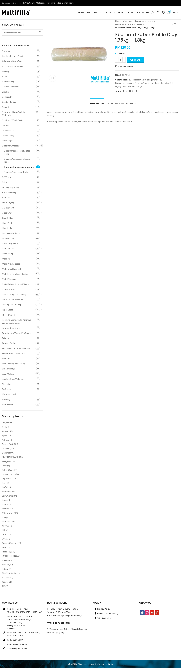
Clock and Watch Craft (12, 120)
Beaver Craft (8, 444)
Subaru (5, 569)
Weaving (6, 399)
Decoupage (7, 140)
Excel (4, 465)
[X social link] (126, 91)
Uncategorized (9, 394)
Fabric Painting (9, 192)
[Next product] (177, 24)
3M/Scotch (7, 422)
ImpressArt (7, 478)
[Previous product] (172, 24)
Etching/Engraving (10, 187)
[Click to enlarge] (52, 78)
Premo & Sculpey (9, 543)
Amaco (5, 431)
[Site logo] (16, 12)
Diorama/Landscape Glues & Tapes (17, 160)
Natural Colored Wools (12, 299)
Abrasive (6, 51)
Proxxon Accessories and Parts (16, 348)
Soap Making (8, 374)
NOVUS (6, 526)
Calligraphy (7, 96)
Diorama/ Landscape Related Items (17, 152)
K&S (4, 487)
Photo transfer (8, 314)
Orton (5, 538)
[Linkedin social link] (133, 91)
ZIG (4, 586)
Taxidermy (7, 389)
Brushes (5, 91)
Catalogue (128, 21)
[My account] (152, 12)
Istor (4, 483)
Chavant (6, 448)
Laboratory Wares (10, 243)
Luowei (5, 504)
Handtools (7, 228)
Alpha (4, 427)
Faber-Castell (8, 470)
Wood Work (7, 404)
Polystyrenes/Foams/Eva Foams (16, 333)
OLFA (4, 534)
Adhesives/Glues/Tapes (12, 61)
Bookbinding (8, 81)
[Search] (158, 12)
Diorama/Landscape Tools (16, 172)
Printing (5, 338)
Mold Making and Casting (14, 294)
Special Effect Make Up (13, 379)
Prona (4, 547)
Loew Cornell (8, 495)
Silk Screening (8, 368)
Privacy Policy (103, 608)
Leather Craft (8, 248)
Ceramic (6, 107)
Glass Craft (7, 212)
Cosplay (5, 125)
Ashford (5, 440)
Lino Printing (8, 253)
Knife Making (8, 238)
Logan (5, 500)
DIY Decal (6, 177)
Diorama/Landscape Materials (129, 24)
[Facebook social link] (123, 91)
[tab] (97, 102)
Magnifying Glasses (11, 263)
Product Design (135, 86)
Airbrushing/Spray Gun (12, 66)
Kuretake (6, 491)
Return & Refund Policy (107, 613)
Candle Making (9, 102)
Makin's (5, 508)
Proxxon (6, 551)
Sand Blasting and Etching (13, 363)
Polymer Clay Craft (10, 328)
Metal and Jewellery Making (15, 274)
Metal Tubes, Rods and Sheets (15, 284)
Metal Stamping (9, 279)
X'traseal (6, 577)
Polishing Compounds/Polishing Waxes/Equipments (16, 321)
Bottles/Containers (10, 86)
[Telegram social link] (136, 91)
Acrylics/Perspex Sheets (13, 56)
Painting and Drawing (11, 304)
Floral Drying (8, 202)
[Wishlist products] (163, 12)
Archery (5, 71)
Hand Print (7, 223)
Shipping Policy (104, 618)
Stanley (5, 564)
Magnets (6, 258)
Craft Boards (8, 130)
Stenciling (6, 384)
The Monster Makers (11, 573)
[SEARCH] (40, 32)
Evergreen (6, 461)
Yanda (5, 581)
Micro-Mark (8, 513)
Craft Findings (8, 135)
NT (3, 530)
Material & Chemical (11, 269)
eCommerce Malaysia (104, 664)
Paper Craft (7, 309)
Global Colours (9, 474)
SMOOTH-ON (9, 556)
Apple (4, 435)
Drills (4, 182)
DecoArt (6, 452)
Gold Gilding (8, 218)
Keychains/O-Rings (11, 233)
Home (118, 21)
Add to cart (136, 60)
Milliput (5, 517)
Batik (4, 76)
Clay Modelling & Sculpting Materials (144, 79)
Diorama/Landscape (144, 21)
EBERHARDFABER (11, 457)
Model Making (9, 289)
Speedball (6, 560)
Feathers (6, 197)
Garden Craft (8, 207)
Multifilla (6, 521)
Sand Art (6, 358)
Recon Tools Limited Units (14, 353)
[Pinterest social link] (130, 91)
